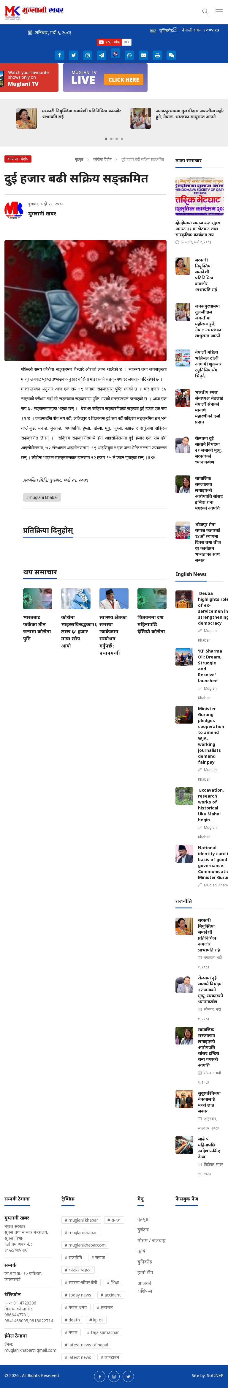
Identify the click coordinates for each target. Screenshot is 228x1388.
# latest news (78, 1357)
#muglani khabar (42, 497)
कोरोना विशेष (102, 159)
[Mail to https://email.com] (143, 55)
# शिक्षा (113, 1282)
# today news (78, 1295)
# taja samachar (103, 1332)
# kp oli (96, 1320)
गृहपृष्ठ (79, 159)
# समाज (98, 1257)
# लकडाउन (110, 1357)
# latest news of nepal (86, 1345)
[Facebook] (59, 55)
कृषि (141, 1251)
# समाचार (105, 1307)
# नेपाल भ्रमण (76, 1307)
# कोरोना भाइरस (78, 1270)
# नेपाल (71, 1332)
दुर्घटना (143, 1229)
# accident (111, 1295)
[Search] (205, 10)
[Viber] (115, 53)
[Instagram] (87, 55)
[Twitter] (73, 55)
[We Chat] (171, 55)
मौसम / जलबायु (151, 1240)
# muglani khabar (81, 1220)
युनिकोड (144, 1261)
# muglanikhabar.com (85, 1245)
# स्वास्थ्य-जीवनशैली (81, 1282)
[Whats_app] (129, 55)
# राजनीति (73, 1257)
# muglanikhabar (81, 1232)
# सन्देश (114, 1220)
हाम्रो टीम (145, 1272)
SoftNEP (215, 1375)
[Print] (157, 55)
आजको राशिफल (144, 1287)
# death (72, 1320)
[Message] (101, 55)
